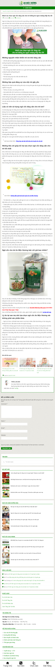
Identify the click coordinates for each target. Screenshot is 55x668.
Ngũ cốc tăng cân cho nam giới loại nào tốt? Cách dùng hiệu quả (26, 513)
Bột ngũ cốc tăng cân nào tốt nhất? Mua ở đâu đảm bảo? (24, 506)
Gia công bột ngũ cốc (10, 658)
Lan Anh (6, 583)
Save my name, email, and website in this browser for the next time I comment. (22, 445)
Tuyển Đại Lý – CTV (9, 650)
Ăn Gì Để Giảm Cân (7, 597)
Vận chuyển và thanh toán (11, 637)
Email (3, 428)
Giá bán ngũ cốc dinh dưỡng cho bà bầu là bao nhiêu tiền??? (25, 559)
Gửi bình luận (18, 18)
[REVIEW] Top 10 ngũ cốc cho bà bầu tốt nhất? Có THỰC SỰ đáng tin (27, 540)
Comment (4, 404)
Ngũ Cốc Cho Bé (10, 11)
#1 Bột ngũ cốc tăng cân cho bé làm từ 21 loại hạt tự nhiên (24, 574)
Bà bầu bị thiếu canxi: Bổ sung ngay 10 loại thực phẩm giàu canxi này (27, 492)
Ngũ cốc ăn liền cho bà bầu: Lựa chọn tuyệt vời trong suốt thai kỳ (26, 553)
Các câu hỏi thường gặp (10, 632)
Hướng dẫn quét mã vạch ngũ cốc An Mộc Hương (24, 195)
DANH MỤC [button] (28, 8)
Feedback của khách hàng (11, 655)
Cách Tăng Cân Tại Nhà (8, 606)
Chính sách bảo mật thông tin (12, 640)
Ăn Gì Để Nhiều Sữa (7, 603)
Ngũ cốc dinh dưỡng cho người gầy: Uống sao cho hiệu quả (25, 519)
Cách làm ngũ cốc (9, 653)
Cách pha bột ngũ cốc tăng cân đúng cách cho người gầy (24, 526)
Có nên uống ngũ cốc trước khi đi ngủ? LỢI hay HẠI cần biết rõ (28, 580)
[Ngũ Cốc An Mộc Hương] (28, 5)
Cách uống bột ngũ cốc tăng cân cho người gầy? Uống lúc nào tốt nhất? (27, 473)
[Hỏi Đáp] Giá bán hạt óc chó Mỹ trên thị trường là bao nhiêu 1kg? (26, 479)
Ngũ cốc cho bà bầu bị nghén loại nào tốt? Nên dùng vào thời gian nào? (27, 546)
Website (3, 435)
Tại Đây (16, 388)
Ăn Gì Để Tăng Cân (7, 600)
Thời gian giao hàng (9, 642)
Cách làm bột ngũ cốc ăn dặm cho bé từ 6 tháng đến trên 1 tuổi (44, 370)
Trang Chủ (5, 11)
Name (3, 421)
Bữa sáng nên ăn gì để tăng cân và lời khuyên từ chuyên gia (24, 577)
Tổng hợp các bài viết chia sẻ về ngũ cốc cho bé (29, 141)
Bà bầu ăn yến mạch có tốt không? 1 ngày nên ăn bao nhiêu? (25, 486)
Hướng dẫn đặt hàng (10, 635)
